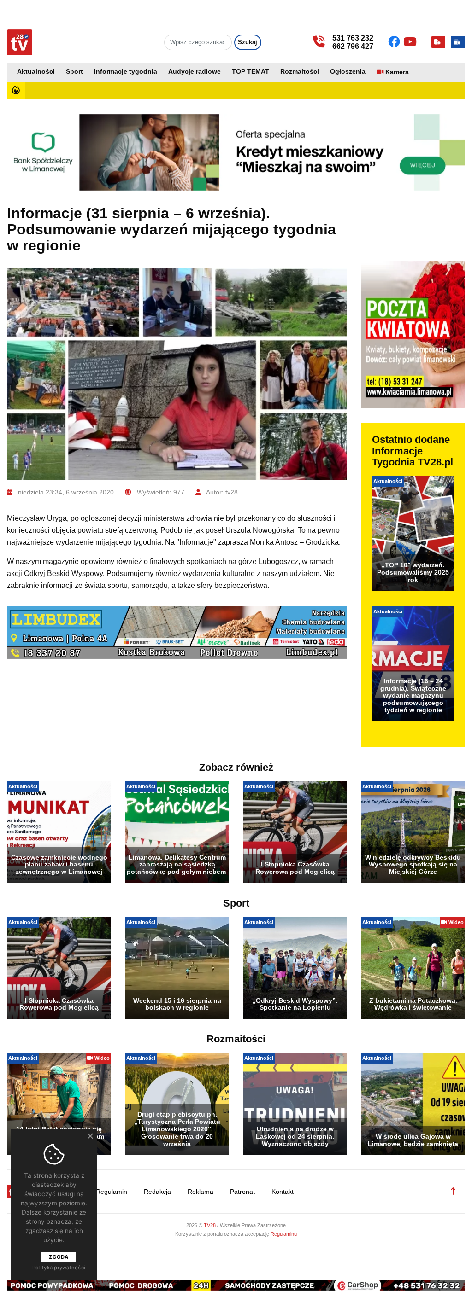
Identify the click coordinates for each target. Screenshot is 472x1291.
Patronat (242, 1191)
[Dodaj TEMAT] (438, 42)
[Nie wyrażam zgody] (89, 1135)
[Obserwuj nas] (395, 41)
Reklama (200, 1191)
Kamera (397, 72)
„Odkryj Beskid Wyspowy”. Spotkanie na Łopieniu (295, 1004)
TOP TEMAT (250, 71)
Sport (74, 71)
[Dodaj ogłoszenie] (458, 42)
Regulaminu (284, 1234)
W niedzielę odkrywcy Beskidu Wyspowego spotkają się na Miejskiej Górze (413, 865)
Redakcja (157, 1191)
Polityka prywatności (58, 1267)
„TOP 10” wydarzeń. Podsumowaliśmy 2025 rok (413, 572)
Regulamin (111, 1191)
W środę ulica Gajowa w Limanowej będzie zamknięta (413, 1140)
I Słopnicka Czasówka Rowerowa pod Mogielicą (295, 868)
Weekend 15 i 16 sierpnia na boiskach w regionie (177, 1004)
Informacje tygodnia (125, 71)
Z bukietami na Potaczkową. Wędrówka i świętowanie (413, 1004)
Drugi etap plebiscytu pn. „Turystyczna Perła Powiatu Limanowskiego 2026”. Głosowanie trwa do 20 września (177, 1129)
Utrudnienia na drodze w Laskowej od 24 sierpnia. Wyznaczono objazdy (295, 1136)
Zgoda (58, 1257)
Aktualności (36, 71)
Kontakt (282, 1191)
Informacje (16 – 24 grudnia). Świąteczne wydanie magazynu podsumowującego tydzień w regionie (413, 695)
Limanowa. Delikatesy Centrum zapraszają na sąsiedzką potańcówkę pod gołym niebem (177, 865)
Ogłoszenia (348, 71)
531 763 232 (352, 38)
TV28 (210, 1225)
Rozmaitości (299, 71)
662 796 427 (352, 46)
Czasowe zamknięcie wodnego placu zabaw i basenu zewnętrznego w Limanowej (59, 865)
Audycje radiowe (194, 71)
